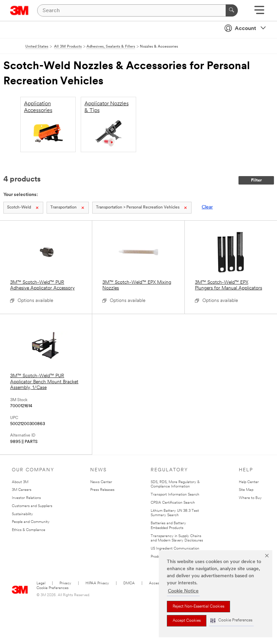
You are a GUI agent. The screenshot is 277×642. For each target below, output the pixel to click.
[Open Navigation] (259, 12)
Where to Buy (250, 498)
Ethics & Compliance (28, 530)
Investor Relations (26, 498)
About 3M (20, 482)
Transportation (63, 207)
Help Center (249, 482)
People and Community (31, 522)
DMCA (129, 583)
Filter (256, 180)
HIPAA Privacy (97, 583)
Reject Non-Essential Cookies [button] (198, 607)
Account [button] (245, 28)
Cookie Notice (183, 591)
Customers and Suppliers (32, 506)
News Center (101, 482)
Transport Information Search (175, 495)
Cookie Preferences (52, 588)
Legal (40, 583)
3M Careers (21, 490)
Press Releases (102, 490)
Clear (207, 207)
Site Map (246, 490)
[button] (231, 620)
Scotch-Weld (19, 207)
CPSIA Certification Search (173, 503)
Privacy (65, 583)
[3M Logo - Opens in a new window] (19, 10)
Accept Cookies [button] (187, 621)
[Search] (232, 10)
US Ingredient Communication (175, 549)
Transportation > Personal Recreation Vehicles (137, 207)
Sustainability (22, 514)
